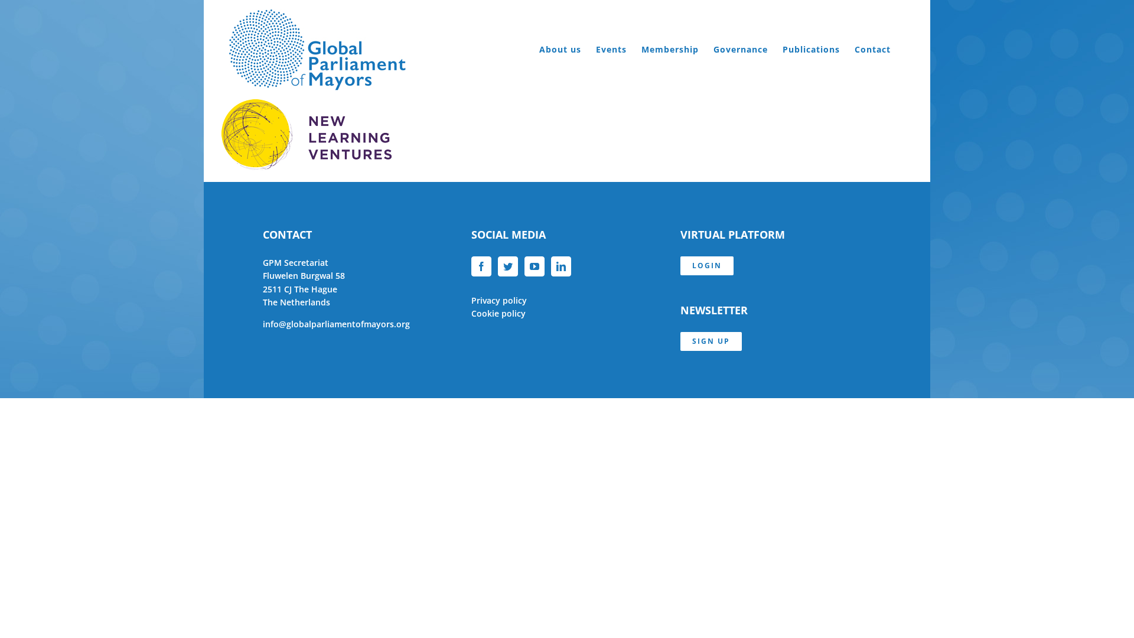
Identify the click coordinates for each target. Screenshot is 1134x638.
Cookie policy (498, 313)
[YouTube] (534, 266)
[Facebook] (481, 266)
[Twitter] (508, 266)
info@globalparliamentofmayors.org (336, 324)
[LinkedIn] (561, 266)
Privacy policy (499, 300)
